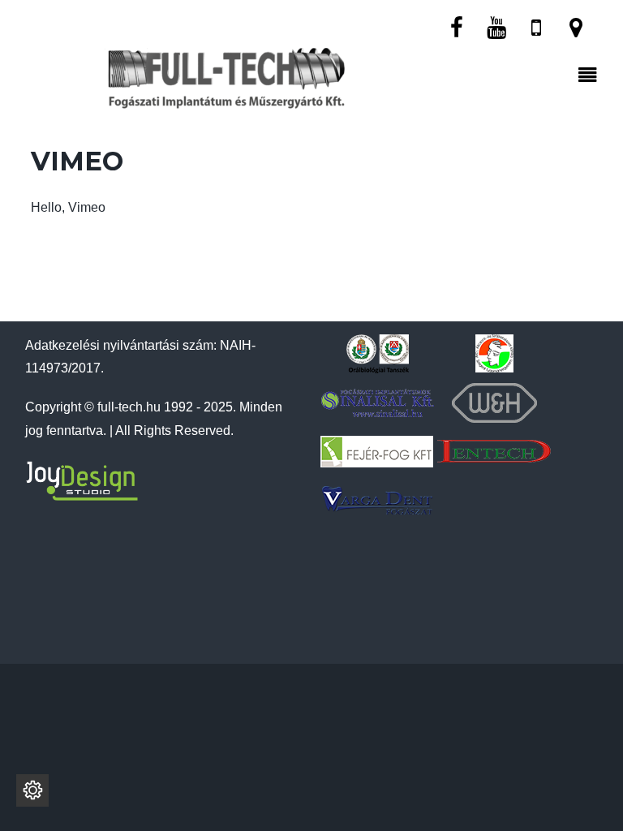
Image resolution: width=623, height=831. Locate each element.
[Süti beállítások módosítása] (32, 790)
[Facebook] (456, 26)
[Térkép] (576, 26)
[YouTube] (496, 26)
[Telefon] (536, 26)
